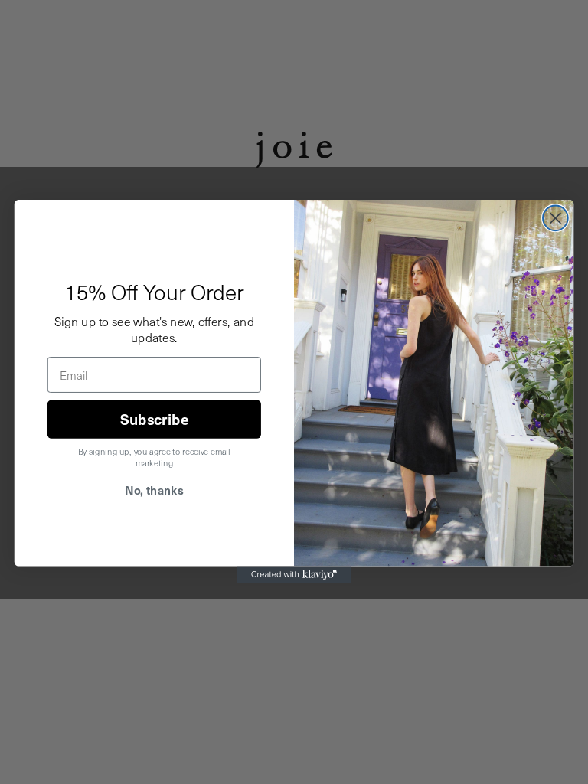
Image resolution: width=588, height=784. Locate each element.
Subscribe (154, 420)
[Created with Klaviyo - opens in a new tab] (294, 575)
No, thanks (154, 490)
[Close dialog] (555, 218)
